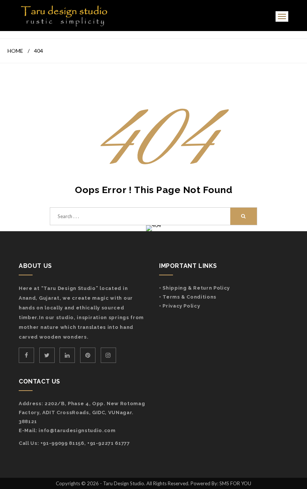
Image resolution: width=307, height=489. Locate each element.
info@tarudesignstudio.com (77, 430)
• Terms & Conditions (187, 297)
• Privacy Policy (179, 306)
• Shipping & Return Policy (194, 288)
